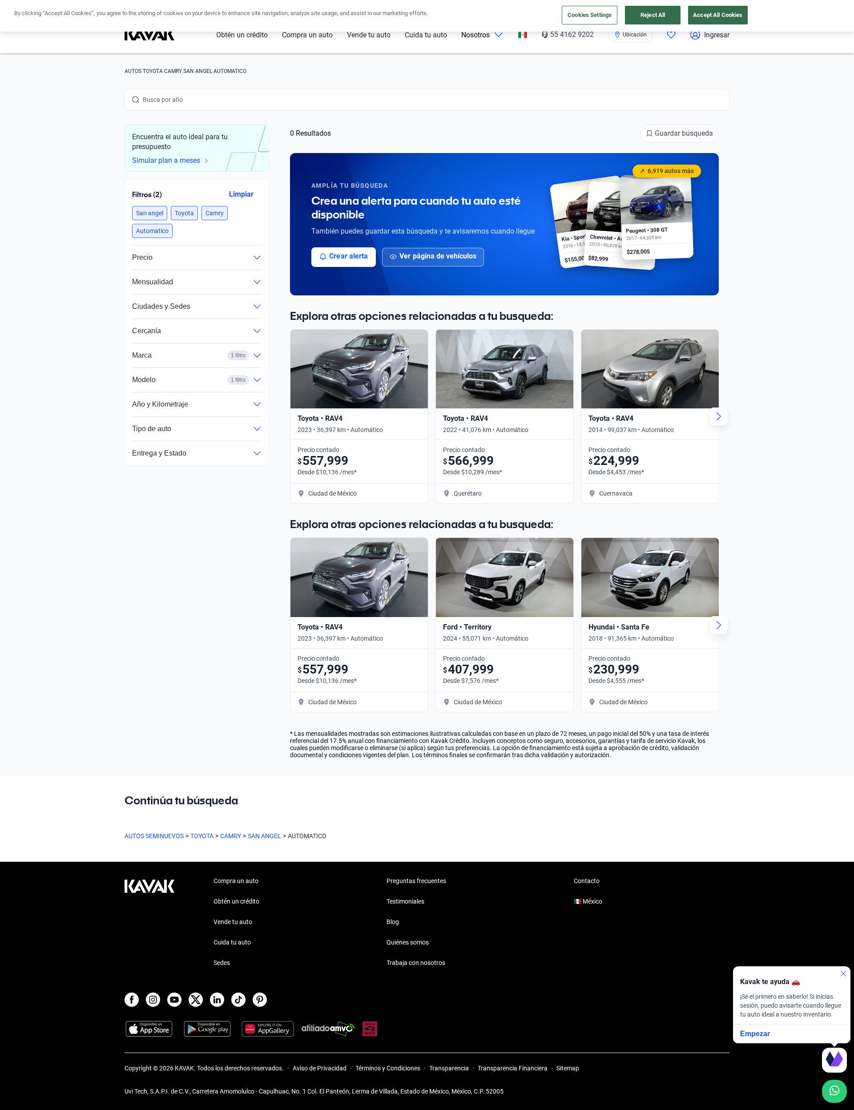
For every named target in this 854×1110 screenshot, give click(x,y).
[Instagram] (153, 1000)
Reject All (652, 15)
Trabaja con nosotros (416, 962)
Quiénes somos (408, 942)
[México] (522, 35)
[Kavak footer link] (149, 923)
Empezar (755, 1033)
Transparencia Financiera (513, 1068)
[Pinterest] (260, 1000)
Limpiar (241, 194)
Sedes (222, 962)
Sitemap (567, 1068)
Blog (393, 921)
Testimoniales (405, 901)
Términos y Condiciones (387, 1068)
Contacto (587, 880)
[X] (196, 1000)
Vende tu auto (369, 35)
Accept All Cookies (717, 15)
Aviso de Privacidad (319, 1068)
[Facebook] (132, 1000)
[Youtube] (174, 1000)
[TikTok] (238, 1000)
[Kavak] (149, 34)
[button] (149, 213)
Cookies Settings (590, 15)
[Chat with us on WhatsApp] (834, 1091)
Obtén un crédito (242, 35)
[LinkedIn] (217, 1000)
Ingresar (716, 35)
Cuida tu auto (426, 35)
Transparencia (449, 1068)
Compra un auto (307, 35)
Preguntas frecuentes (416, 880)
